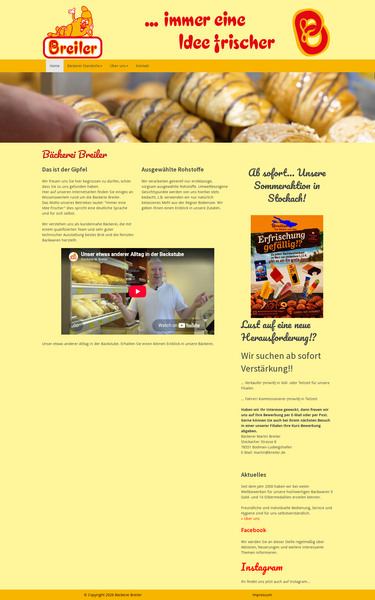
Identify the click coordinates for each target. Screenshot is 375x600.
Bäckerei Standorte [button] (83, 65)
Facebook (253, 530)
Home (55, 65)
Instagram (262, 567)
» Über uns (250, 518)
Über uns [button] (118, 65)
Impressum (262, 594)
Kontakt (142, 65)
